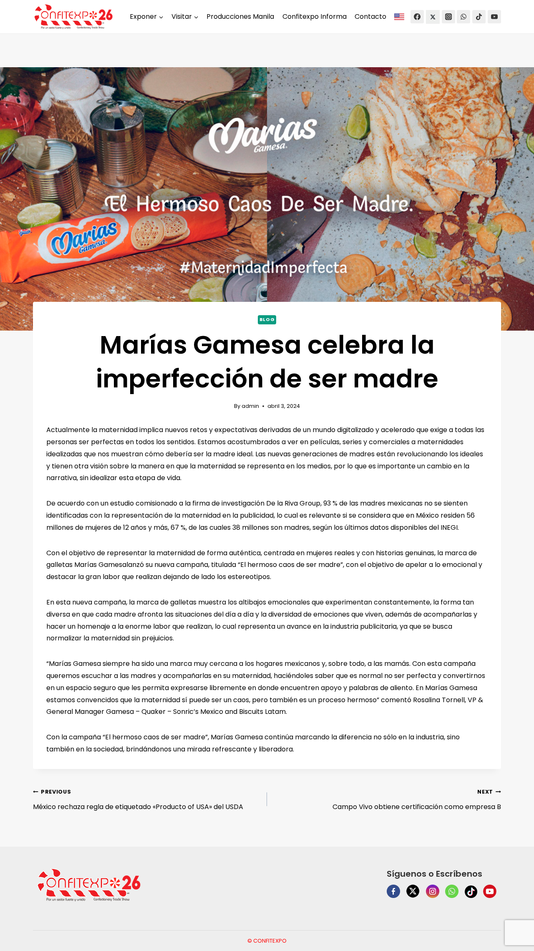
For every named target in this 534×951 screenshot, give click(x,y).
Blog (267, 319)
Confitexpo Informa (314, 16)
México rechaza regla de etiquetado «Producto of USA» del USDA (138, 800)
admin (250, 406)
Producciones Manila (240, 16)
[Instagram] (448, 16)
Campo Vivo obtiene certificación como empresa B (416, 800)
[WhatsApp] (463, 16)
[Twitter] (433, 17)
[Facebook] (417, 16)
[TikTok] (479, 16)
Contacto (370, 16)
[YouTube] (494, 16)
